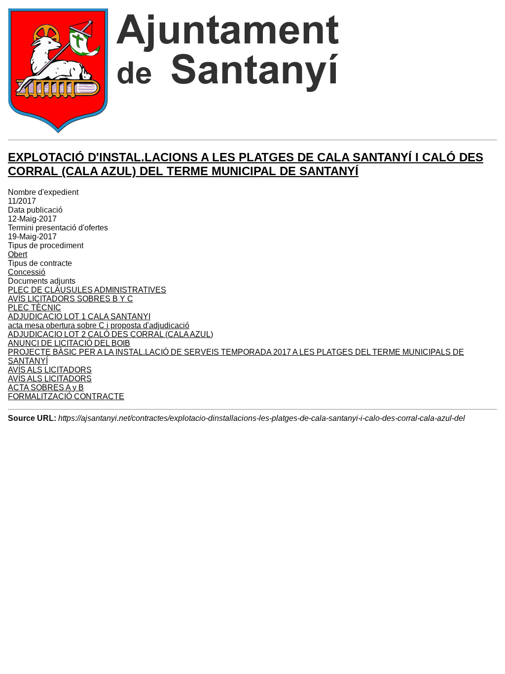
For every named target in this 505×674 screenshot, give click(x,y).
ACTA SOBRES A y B (46, 387)
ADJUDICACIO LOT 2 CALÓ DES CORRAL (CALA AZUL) (110, 334)
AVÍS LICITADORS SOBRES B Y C (70, 299)
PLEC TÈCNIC (34, 307)
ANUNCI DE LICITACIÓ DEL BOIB (69, 343)
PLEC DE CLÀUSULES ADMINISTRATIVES (87, 290)
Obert (17, 254)
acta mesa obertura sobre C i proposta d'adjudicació (98, 325)
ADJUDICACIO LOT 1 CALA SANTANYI (79, 316)
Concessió (26, 272)
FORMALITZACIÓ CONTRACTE (66, 396)
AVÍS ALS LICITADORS (50, 370)
